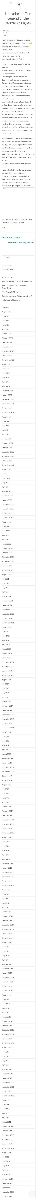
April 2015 (5, 907)
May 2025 (5, 377)
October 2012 (7, 1039)
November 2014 (8, 929)
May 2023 (5, 483)
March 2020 (6, 649)
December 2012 (8, 1030)
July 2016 (5, 842)
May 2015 (5, 903)
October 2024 (7, 408)
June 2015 (6, 899)
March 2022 (6, 544)
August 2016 (6, 837)
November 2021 (8, 561)
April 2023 (5, 487)
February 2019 (7, 706)
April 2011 (5, 1118)
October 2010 (7, 1144)
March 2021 (6, 596)
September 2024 (8, 412)
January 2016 (7, 868)
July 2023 (5, 474)
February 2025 (7, 391)
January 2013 (7, 1026)
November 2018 (8, 719)
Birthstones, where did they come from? (17, 296)
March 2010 (6, 1174)
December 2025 (8, 347)
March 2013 (6, 1017)
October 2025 (7, 356)
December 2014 (8, 925)
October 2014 (7, 934)
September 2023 (8, 465)
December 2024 (8, 399)
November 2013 (8, 982)
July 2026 (5, 316)
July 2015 (5, 894)
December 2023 (8, 452)
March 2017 (6, 807)
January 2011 (7, 1131)
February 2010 (7, 1179)
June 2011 (6, 1109)
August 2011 (6, 1100)
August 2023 (6, 469)
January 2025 (7, 395)
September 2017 (8, 780)
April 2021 (5, 592)
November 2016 (8, 824)
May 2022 (5, 535)
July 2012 (5, 1052)
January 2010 (7, 1183)
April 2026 (5, 329)
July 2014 (5, 947)
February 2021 (7, 601)
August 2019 (6, 680)
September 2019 (8, 675)
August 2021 (6, 575)
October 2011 (7, 1091)
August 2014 (6, 942)
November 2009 (8, 1192)
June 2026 (6, 320)
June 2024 (6, 426)
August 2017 (6, 785)
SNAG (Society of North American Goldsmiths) (14, 286)
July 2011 (5, 1104)
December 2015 (8, 872)
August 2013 (6, 995)
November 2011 (8, 1087)
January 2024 (7, 447)
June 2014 (6, 951)
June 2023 (6, 478)
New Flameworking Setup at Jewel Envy (17, 281)
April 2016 (5, 855)
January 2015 (7, 920)
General (5, 35)
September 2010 (8, 1148)
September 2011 (8, 1096)
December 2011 (8, 1082)
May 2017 (5, 798)
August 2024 (6, 417)
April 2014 (5, 960)
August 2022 (6, 522)
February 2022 (7, 548)
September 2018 (8, 728)
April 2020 (5, 645)
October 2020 (7, 618)
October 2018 (7, 723)
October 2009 (7, 1196)
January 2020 (7, 658)
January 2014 (7, 973)
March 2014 (6, 964)
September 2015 (8, 885)
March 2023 (6, 491)
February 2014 (7, 969)
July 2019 (5, 684)
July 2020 (5, 631)
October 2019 (7, 671)
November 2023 (8, 456)
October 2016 (7, 828)
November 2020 (8, 614)
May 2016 (5, 850)
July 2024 (5, 421)
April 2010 (5, 1170)
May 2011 (5, 1113)
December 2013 (8, 977)
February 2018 (7, 758)
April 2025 (5, 382)
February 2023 (7, 496)
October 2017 (7, 776)
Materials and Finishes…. (11, 300)
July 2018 (5, 737)
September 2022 (8, 518)
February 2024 (7, 443)
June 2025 (6, 373)
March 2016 (6, 859)
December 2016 (8, 820)
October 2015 (7, 881)
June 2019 (6, 688)
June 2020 (6, 636)
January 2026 (7, 342)
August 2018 (6, 732)
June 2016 (6, 846)
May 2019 (5, 693)
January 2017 (7, 815)
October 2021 (7, 566)
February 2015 (7, 916)
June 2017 (6, 793)
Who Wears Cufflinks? (10, 292)
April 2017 (5, 802)
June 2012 (6, 1056)
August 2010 (6, 1152)
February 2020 (7, 653)
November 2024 (8, 404)
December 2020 (8, 609)
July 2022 (5, 526)
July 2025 (5, 369)
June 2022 (6, 531)
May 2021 (5, 588)
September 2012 (8, 1043)
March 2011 (6, 1122)
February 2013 (7, 1021)
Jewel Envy (6, 32)
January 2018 (7, 763)
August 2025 (6, 364)
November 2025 (8, 351)
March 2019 (6, 701)
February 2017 (7, 811)
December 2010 (8, 1135)
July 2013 (5, 999)
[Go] (3, 257)
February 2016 (7, 863)
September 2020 (8, 623)
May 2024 (5, 430)
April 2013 (5, 1012)
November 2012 (8, 1034)
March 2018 (6, 754)
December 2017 (8, 767)
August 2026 (6, 312)
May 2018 (5, 745)
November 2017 (8, 771)
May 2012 (5, 1061)
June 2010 (6, 1161)
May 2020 (5, 640)
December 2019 (8, 662)
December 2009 (8, 1188)
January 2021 (7, 605)
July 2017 (5, 789)
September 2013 (8, 990)
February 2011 (7, 1126)
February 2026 (7, 338)
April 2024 (5, 434)
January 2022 (7, 553)
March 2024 (6, 439)
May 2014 (5, 955)
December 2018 (8, 715)
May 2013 (5, 1008)
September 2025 (8, 360)
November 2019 (8, 666)
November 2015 (8, 877)
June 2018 (6, 741)
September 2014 (8, 938)
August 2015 (6, 890)
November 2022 (8, 509)
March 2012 (6, 1069)
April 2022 (5, 539)
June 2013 (6, 1004)
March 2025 (6, 386)
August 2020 (6, 627)
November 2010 (8, 1139)
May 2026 (5, 325)
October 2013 (7, 986)
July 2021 (5, 579)
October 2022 (7, 513)
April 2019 (5, 697)
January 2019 (7, 710)
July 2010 (5, 1157)
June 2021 (6, 583)
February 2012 (7, 1074)
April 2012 (5, 1065)
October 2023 (7, 461)
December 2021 (8, 557)
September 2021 (8, 570)
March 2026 (6, 334)
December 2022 (8, 504)
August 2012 (6, 1047)
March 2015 (6, 912)
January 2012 (7, 1078)
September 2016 (8, 833)
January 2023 (7, 500)
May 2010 (5, 1166)
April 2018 (5, 750)
